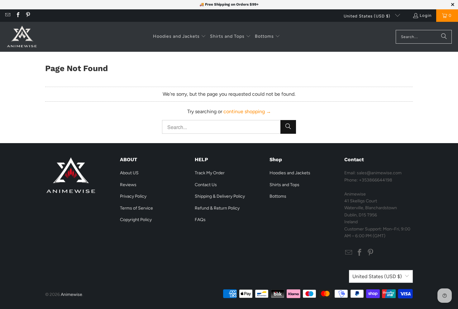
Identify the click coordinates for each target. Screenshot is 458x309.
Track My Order (210, 173)
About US (129, 173)
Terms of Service (136, 208)
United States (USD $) (368, 16)
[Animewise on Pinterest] (28, 15)
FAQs (200, 219)
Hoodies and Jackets (290, 173)
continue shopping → (247, 111)
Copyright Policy (136, 219)
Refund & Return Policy (217, 208)
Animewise (71, 294)
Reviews (128, 184)
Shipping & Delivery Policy (220, 196)
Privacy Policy (133, 196)
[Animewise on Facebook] (17, 15)
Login (426, 15)
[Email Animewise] (7, 15)
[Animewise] (21, 37)
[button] (179, 37)
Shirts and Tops (284, 184)
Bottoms (278, 196)
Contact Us (206, 184)
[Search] (444, 37)
